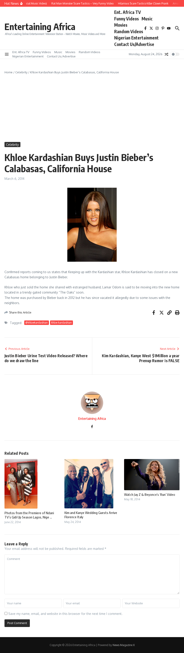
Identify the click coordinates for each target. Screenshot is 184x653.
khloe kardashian (61, 322)
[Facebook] (92, 427)
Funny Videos (126, 18)
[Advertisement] (92, 108)
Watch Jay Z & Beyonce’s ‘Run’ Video (149, 494)
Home (8, 72)
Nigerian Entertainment (136, 37)
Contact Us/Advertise (134, 44)
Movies (120, 25)
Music (147, 18)
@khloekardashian (36, 322)
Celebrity (21, 72)
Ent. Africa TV (127, 12)
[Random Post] (166, 54)
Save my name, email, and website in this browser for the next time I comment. (65, 614)
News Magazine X (124, 645)
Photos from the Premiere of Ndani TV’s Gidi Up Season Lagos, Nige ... (29, 515)
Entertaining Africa (39, 26)
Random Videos (128, 31)
